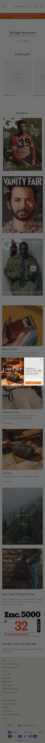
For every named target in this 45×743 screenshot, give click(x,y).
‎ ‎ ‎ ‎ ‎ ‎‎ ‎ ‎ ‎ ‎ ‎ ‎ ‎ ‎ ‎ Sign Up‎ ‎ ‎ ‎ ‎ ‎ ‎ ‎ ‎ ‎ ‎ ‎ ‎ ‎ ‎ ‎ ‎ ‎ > (33, 383)
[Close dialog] (42, 359)
